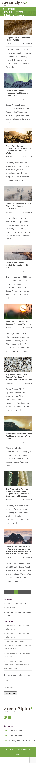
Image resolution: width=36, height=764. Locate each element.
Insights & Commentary (16, 603)
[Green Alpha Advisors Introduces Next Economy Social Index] (19, 80)
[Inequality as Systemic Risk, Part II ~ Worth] (19, 27)
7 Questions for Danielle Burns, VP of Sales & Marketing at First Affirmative (19, 377)
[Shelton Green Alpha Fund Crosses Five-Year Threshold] (19, 311)
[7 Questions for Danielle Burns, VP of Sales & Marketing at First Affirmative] (19, 364)
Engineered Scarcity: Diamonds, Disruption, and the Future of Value (17, 645)
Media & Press (12, 608)
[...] (16, 67)
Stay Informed (10, 693)
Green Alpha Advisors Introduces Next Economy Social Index (17, 93)
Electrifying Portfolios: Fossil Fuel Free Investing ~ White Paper (19, 436)
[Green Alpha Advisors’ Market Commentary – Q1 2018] (19, 252)
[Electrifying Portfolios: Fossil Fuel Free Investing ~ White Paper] (19, 423)
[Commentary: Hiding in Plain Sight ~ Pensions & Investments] (19, 193)
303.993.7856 (15, 730)
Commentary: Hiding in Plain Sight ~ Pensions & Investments (18, 206)
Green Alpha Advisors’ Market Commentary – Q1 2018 (17, 265)
